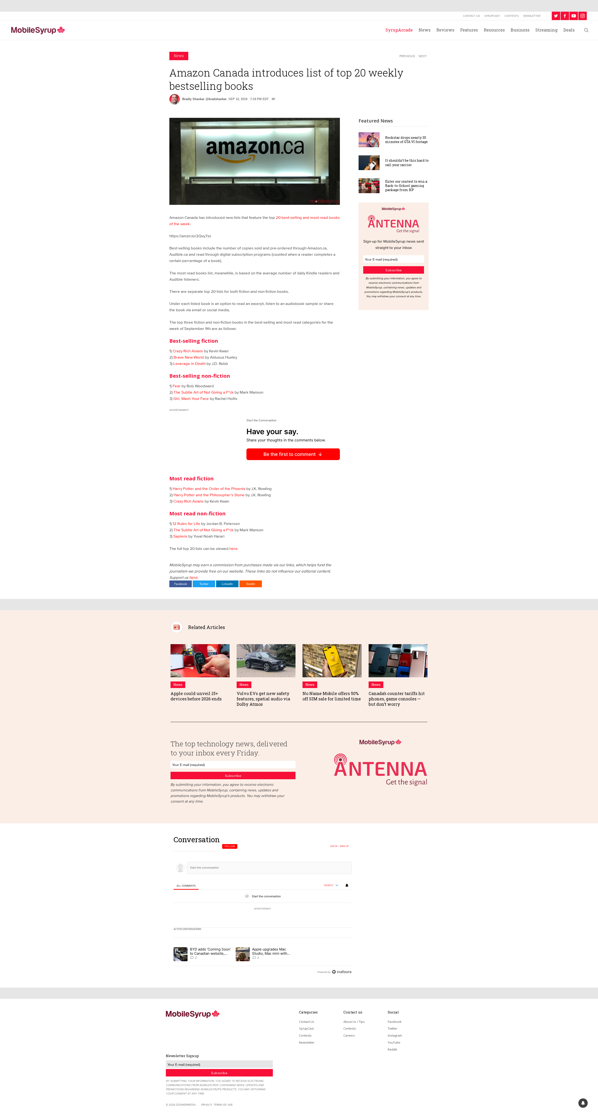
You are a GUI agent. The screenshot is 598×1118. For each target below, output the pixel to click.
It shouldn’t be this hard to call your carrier (407, 162)
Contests (512, 15)
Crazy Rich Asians (188, 350)
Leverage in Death (189, 363)
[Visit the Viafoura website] (342, 972)
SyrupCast (492, 15)
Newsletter (532, 15)
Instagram (395, 1035)
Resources (494, 30)
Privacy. (207, 1105)
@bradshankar (216, 99)
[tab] (186, 885)
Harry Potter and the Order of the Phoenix (209, 488)
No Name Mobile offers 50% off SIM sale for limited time (332, 696)
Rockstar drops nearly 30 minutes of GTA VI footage (406, 139)
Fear (177, 385)
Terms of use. (223, 1105)
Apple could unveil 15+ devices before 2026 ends (196, 696)
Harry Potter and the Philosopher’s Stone (209, 494)
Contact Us (471, 15)
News (425, 30)
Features (469, 30)
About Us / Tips (354, 1022)
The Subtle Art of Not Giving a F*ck (204, 392)
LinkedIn (227, 584)
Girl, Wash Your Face (191, 398)
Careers (349, 1035)
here (233, 548)
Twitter (203, 584)
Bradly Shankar (193, 99)
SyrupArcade (399, 30)
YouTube (394, 1042)
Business (520, 30)
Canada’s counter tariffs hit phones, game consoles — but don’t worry (397, 699)
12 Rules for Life (186, 523)
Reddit (250, 584)
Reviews (445, 30)
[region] (263, 906)
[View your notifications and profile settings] (347, 885)
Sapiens (180, 536)
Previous (407, 56)
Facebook (180, 584)
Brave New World (189, 357)
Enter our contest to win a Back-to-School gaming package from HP (406, 185)
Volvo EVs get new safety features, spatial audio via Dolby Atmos (263, 699)
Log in (333, 846)
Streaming (546, 30)
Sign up (344, 846)
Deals (569, 30)
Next (423, 56)
